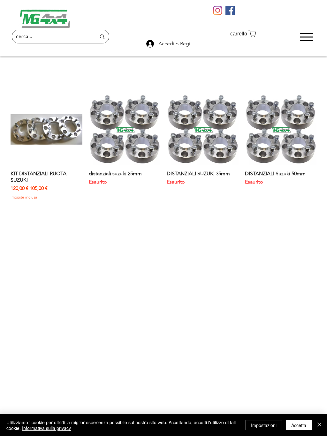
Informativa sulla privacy (46, 428)
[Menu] (306, 37)
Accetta (298, 425)
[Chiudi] (319, 425)
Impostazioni (264, 425)
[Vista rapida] (46, 129)
